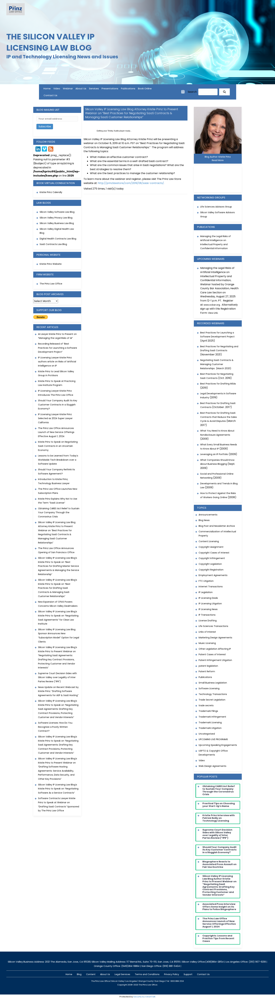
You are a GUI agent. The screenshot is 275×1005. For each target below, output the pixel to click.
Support (188, 974)
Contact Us (50, 95)
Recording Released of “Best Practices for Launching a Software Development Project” (57, 347)
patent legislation (208, 665)
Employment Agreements (213, 575)
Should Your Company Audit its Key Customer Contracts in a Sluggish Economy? (57, 404)
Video (56, 88)
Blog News (204, 520)
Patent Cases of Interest (212, 654)
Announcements (208, 514)
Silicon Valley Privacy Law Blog (56, 217)
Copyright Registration (211, 569)
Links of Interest (207, 631)
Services (94, 88)
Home (47, 88)
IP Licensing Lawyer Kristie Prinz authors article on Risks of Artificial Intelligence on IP (57, 361)
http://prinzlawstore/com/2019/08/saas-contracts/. (131, 183)
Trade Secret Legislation (212, 699)
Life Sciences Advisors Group (216, 206)
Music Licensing (207, 643)
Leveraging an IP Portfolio (214, 454)
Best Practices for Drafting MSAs (218, 383)
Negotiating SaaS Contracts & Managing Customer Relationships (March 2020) (216, 364)
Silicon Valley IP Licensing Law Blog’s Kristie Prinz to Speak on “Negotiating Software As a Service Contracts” (58, 788)
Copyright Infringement (212, 558)
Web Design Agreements (212, 766)
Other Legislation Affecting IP (215, 648)
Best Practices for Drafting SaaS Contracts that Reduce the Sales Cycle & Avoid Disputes (218, 417)
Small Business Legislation (213, 682)
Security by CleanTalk (144, 996)
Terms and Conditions (147, 974)
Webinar (68, 88)
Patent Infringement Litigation (215, 660)
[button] (224, 91)
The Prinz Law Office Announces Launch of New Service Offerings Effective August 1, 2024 (56, 432)
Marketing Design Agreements (215, 637)
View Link (213, 312)
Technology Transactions (213, 694)
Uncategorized (207, 733)
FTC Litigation (206, 581)
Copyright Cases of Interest (214, 552)
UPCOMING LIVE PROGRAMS (213, 739)
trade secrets (206, 705)
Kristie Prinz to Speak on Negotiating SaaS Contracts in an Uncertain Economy (58, 446)
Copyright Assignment (211, 547)
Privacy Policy (171, 974)
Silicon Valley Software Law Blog (57, 212)
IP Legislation (206, 592)
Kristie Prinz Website (51, 264)
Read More (218, 160)
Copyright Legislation (210, 564)
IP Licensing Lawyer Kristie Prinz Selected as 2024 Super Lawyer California (55, 418)
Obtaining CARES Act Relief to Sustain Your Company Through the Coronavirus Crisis (58, 512)
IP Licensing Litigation (210, 603)
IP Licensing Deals (208, 598)
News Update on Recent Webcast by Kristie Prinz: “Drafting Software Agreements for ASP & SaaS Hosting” (58, 691)
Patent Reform (207, 671)
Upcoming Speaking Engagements (218, 745)
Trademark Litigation (210, 728)
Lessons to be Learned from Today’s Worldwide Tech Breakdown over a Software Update (58, 459)
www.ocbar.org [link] (212, 304)
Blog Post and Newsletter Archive (217, 526)
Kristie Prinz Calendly (51, 192)
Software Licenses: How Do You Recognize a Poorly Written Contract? (55, 726)
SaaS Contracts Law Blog (53, 244)
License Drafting (208, 620)
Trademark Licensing (210, 722)
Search (192, 92)
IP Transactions (207, 614)
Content (90, 974)
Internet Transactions (211, 586)
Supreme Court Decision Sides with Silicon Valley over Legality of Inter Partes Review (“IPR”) (57, 677)
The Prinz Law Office (51, 283)
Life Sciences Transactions (213, 626)
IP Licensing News (208, 609)
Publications (128, 88)
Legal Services (122, 974)
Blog (79, 974)
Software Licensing (209, 688)
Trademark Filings (208, 711)
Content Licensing (209, 541)
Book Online (145, 88)
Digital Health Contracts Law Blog (58, 238)
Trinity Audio (113, 131)
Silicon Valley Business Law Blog (57, 223)
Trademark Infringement (212, 716)
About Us (80, 88)
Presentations (110, 88)
